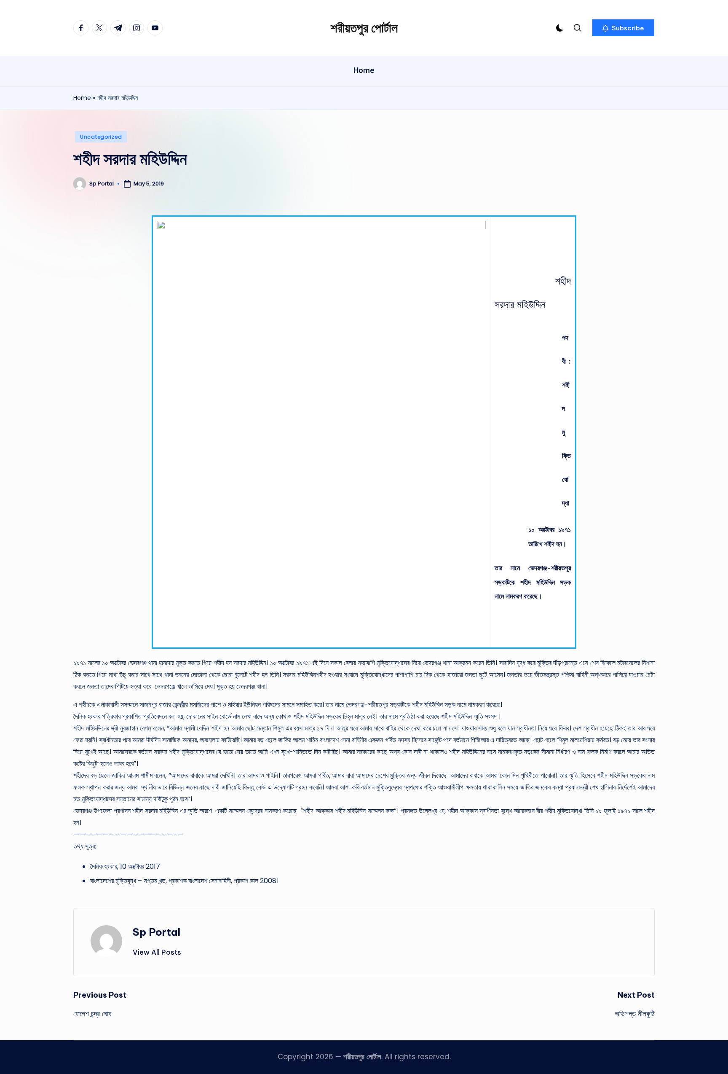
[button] (623, 28)
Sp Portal (156, 932)
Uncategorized (101, 136)
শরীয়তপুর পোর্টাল (364, 28)
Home (82, 98)
